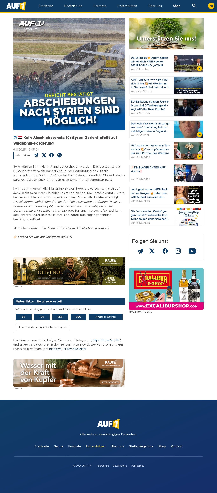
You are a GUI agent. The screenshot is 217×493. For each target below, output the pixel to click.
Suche (58, 446)
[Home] (16, 6)
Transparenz (137, 466)
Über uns (117, 446)
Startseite (42, 446)
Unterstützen (96, 446)
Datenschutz (120, 466)
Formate (74, 446)
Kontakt (177, 446)
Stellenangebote (141, 446)
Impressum (103, 466)
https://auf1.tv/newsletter (68, 349)
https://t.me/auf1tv (106, 340)
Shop (176, 5)
